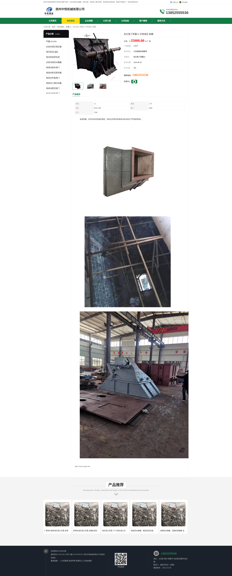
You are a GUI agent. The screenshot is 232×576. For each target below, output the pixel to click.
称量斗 (68, 27)
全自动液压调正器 (54, 47)
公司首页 (52, 21)
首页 (53, 27)
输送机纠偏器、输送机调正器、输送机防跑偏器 (96, 531)
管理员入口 (80, 561)
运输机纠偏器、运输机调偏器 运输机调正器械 (124, 531)
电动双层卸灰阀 (53, 57)
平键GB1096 (51, 41)
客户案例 (143, 21)
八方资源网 (64, 561)
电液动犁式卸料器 (54, 73)
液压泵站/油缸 (52, 52)
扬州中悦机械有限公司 (92, 554)
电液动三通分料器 (54, 83)
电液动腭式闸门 (53, 88)
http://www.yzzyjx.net (82, 466)
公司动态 (125, 21)
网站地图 (88, 561)
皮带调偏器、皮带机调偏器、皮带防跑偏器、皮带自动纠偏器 (159, 531)
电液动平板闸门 (53, 78)
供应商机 (71, 21)
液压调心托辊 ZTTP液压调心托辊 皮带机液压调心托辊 (69, 531)
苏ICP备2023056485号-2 (75, 554)
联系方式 (161, 21)
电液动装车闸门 (53, 67)
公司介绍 (107, 21)
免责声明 (72, 561)
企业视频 (89, 21)
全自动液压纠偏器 (54, 62)
